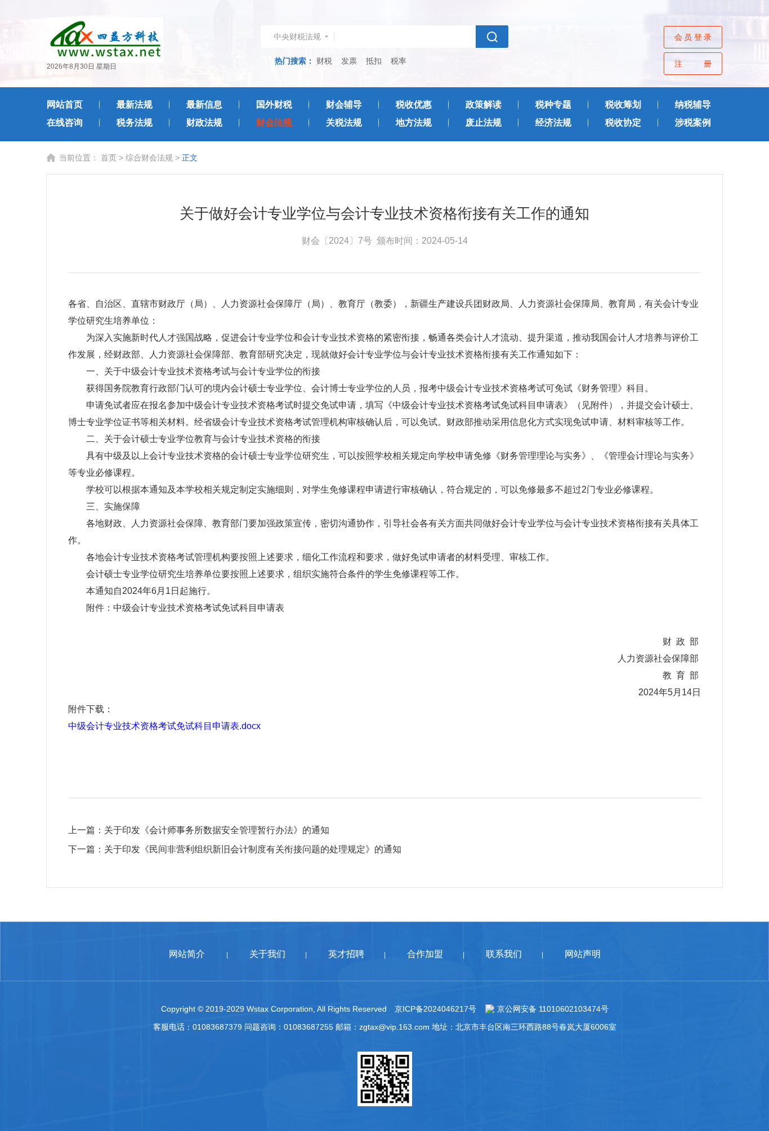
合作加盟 (425, 954)
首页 (109, 157)
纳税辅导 (693, 104)
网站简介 (187, 954)
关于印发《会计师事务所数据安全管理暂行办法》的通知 (216, 830)
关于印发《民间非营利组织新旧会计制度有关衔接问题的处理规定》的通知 (252, 849)
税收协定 (623, 122)
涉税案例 (693, 122)
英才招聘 (346, 954)
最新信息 (204, 104)
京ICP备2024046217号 (435, 1008)
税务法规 (135, 122)
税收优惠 (414, 104)
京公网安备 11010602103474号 (553, 1008)
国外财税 (274, 104)
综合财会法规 (149, 157)
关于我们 (267, 954)
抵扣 (374, 60)
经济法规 (553, 122)
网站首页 (65, 104)
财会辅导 (344, 104)
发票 (349, 60)
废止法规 (484, 122)
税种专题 (553, 104)
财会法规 (274, 122)
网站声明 (583, 954)
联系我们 (504, 954)
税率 (398, 60)
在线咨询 (65, 122)
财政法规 (204, 122)
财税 (324, 60)
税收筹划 (623, 104)
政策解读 (484, 104)
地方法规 (414, 122)
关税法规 (344, 122)
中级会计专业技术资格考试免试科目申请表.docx (164, 726)
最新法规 (135, 104)
